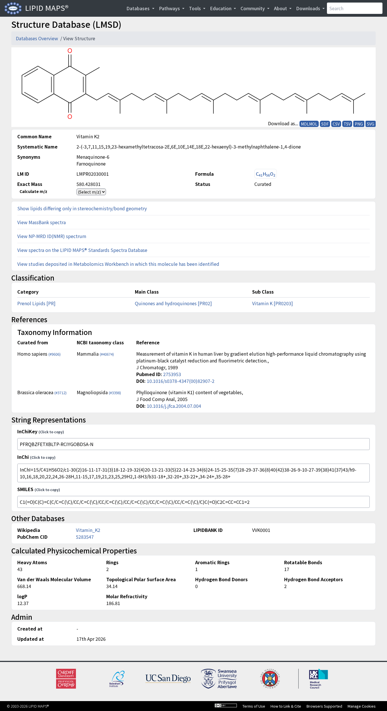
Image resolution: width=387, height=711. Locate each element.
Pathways (170, 8)
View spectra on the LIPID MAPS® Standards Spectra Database (82, 250)
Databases (138, 8)
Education (221, 8)
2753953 (172, 374)
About (281, 8)
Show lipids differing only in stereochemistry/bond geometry (82, 208)
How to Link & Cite (286, 706)
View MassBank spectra (41, 222)
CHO (265, 173)
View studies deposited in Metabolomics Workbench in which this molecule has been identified (118, 263)
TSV (347, 124)
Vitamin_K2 (88, 530)
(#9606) (54, 354)
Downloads (308, 8)
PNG (359, 124)
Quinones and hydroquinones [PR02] (173, 303)
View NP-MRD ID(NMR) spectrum (51, 236)
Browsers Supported (324, 706)
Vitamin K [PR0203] (272, 303)
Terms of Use (254, 706)
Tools (195, 8)
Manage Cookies (362, 706)
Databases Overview (37, 38)
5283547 (85, 536)
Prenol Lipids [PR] (36, 303)
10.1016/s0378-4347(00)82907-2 (180, 380)
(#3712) (60, 392)
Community (253, 8)
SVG (370, 124)
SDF (325, 124)
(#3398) (115, 392)
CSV (336, 124)
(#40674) (107, 354)
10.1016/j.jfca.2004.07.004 (174, 405)
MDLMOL (309, 124)
